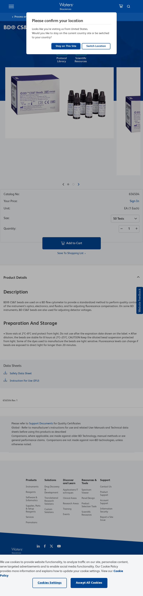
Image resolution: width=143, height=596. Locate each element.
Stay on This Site (66, 46)
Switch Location (96, 46)
